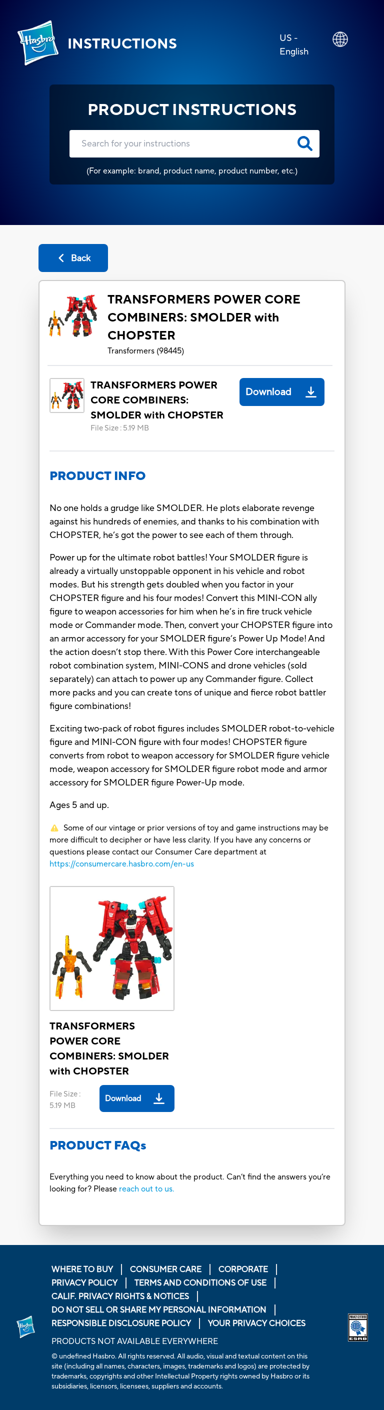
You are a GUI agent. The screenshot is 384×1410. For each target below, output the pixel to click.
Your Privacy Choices (257, 1323)
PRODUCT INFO (98, 476)
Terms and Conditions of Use (200, 1283)
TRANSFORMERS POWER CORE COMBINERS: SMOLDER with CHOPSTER (204, 318)
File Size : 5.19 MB (119, 428)
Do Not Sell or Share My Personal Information (159, 1310)
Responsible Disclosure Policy (121, 1323)
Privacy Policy (85, 1283)
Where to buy (82, 1269)
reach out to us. (146, 1189)
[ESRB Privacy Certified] (358, 1328)
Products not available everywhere (135, 1341)
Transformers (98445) (146, 351)
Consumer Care (166, 1269)
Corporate (243, 1269)
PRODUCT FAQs (98, 1146)
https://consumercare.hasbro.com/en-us (122, 864)
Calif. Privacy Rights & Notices (120, 1297)
